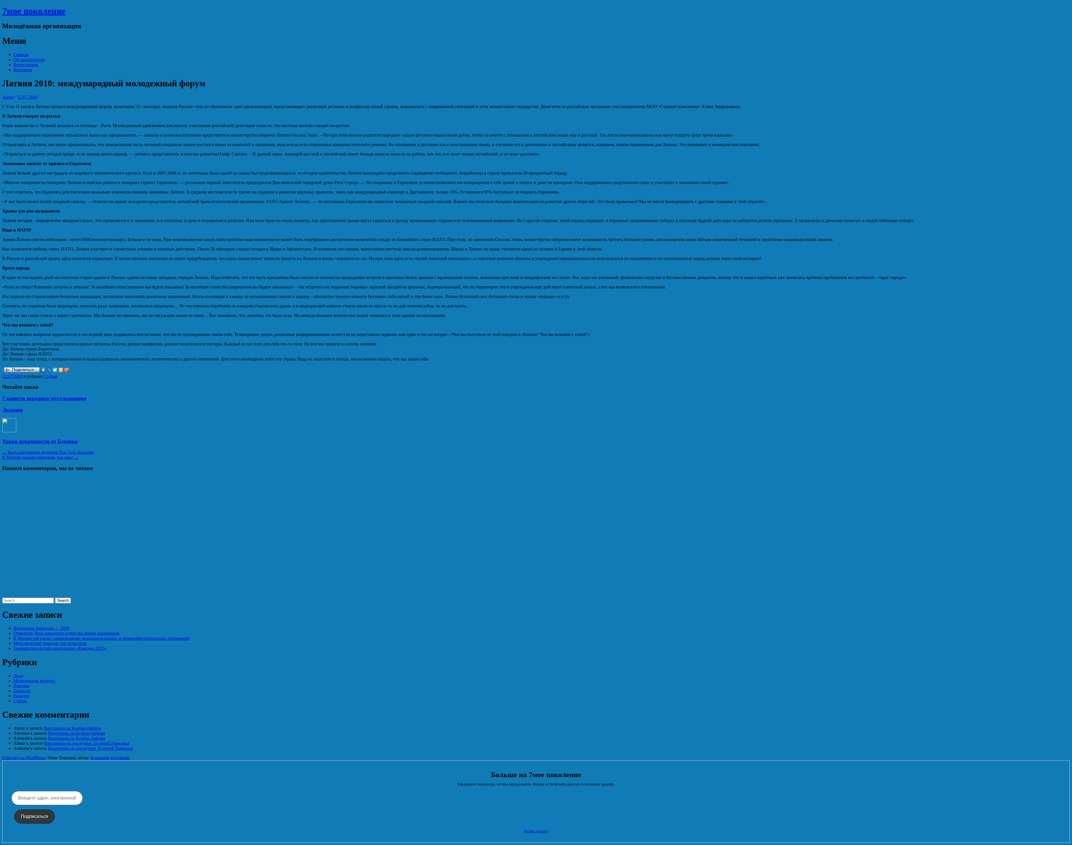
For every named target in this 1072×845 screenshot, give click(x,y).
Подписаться (34, 816)
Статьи (50, 376)
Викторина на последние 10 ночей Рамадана (86, 743)
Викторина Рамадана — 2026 (41, 628)
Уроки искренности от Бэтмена (40, 441)
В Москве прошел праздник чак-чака (40, 457)
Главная (20, 54)
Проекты (21, 690)
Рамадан (21, 695)
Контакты (22, 69)
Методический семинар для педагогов (50, 643)
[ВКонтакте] (43, 370)
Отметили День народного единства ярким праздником (66, 633)
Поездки (21, 685)
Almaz (8, 97)
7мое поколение (33, 11)
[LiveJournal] (49, 370)
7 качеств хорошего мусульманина (44, 398)
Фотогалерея (25, 64)
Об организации (29, 59)
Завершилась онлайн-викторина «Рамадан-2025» (60, 648)
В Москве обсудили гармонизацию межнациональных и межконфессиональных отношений (101, 638)
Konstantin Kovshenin (110, 757)
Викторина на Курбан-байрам (72, 728)
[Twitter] (55, 370)
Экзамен (12, 410)
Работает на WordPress (23, 757)
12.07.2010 (27, 97)
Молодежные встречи (34, 680)
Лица (18, 675)
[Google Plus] (67, 370)
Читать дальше (536, 831)
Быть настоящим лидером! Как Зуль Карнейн (48, 452)
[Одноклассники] (61, 370)
